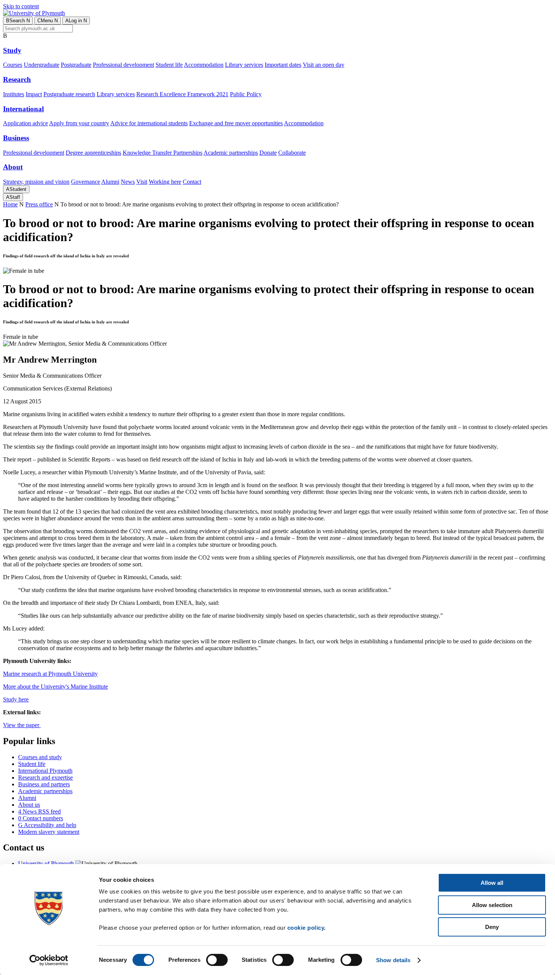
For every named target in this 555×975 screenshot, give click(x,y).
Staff (13, 197)
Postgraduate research (69, 94)
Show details (393, 960)
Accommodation (204, 65)
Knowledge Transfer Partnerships (162, 152)
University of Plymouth (46, 863)
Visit (141, 181)
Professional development (123, 65)
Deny (492, 927)
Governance (85, 181)
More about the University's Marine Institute (55, 686)
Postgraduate (76, 65)
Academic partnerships (231, 152)
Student (16, 189)
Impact (34, 94)
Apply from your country (79, 123)
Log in (76, 20)
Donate (268, 152)
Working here (165, 181)
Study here (16, 699)
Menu (47, 20)
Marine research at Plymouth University (50, 674)
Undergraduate (41, 65)
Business (16, 138)
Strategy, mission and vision (36, 181)
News (128, 181)
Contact (192, 181)
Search (18, 20)
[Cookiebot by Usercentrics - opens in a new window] (49, 960)
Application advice (25, 123)
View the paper (22, 725)
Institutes (13, 94)
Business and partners (44, 784)
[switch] (217, 960)
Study (12, 50)
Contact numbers (40, 818)
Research (17, 79)
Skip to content (21, 6)
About (13, 167)
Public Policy (246, 94)
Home (10, 204)
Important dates (283, 65)
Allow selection (492, 905)
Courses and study (40, 757)
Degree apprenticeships (93, 152)
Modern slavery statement (48, 832)
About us (29, 804)
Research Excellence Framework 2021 (182, 94)
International (23, 109)
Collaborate (292, 152)
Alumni (110, 181)
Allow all (492, 883)
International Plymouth (45, 770)
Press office (39, 204)
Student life (169, 65)
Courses (12, 65)
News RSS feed (39, 811)
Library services (244, 65)
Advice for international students (149, 123)
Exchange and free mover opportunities (236, 123)
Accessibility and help (47, 825)
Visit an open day (323, 65)
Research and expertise (45, 777)
